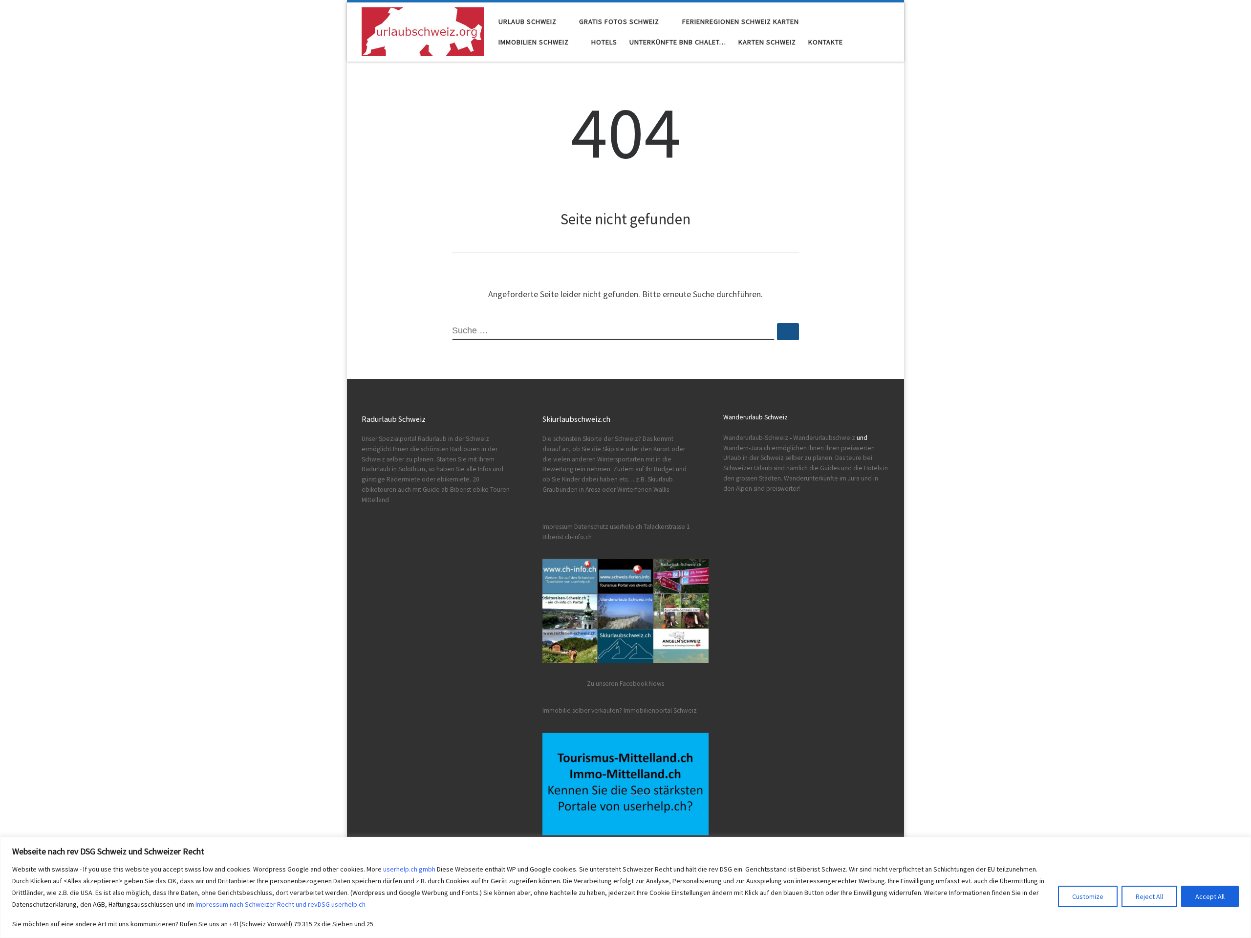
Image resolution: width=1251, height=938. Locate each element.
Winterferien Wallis (643, 489)
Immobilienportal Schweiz (660, 710)
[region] (625, 887)
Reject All (1149, 896)
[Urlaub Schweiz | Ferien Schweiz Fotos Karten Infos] (423, 30)
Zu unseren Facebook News (625, 683)
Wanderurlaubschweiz (824, 438)
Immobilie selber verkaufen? (582, 710)
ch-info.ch (578, 537)
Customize (1087, 896)
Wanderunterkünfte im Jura (822, 478)
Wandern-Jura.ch (746, 448)
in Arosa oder (597, 489)
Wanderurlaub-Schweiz (755, 438)
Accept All (1210, 896)
